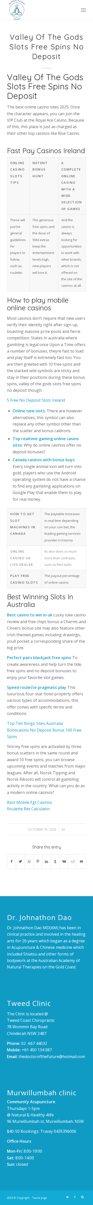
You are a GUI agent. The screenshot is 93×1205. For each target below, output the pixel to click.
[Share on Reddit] (72, 861)
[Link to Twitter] (67, 1197)
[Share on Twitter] (20, 861)
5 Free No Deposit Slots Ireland (36, 400)
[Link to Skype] (82, 1197)
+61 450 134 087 (37, 1050)
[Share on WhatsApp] (29, 861)
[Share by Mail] (81, 861)
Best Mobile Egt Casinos (29, 802)
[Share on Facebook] (11, 861)
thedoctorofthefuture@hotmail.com (52, 1056)
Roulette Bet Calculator (28, 809)
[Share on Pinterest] (38, 861)
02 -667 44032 (34, 1043)
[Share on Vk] (64, 861)
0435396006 (65, 1131)
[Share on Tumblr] (55, 861)
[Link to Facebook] (75, 1197)
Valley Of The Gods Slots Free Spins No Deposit (46, 46)
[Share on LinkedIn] (46, 861)
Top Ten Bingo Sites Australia (35, 723)
